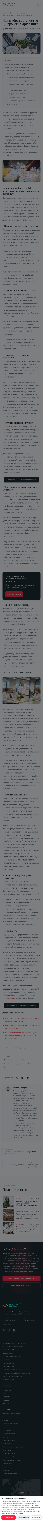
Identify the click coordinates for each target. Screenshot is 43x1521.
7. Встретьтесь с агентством (17, 94)
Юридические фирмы (10, 1474)
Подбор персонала (9, 1453)
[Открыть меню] (38, 4)
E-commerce (7, 1417)
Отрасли (6, 1410)
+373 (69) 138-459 (9, 1320)
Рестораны (7, 1064)
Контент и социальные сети (12, 1370)
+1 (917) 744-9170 (28, 1320)
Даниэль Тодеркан (9, 29)
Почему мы (7, 1390)
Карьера (6, 1400)
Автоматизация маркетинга (21, 1048)
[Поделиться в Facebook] (28, 1078)
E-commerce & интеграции (13, 1346)
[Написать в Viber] (9, 1330)
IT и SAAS (6, 1420)
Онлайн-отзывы (10, 426)
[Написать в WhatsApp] (4, 1330)
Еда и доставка (8, 1437)
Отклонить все (23, 1517)
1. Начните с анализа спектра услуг (19, 70)
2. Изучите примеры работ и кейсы (19, 74)
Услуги (6, 1339)
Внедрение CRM (8, 1366)
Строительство (33, 1064)
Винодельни (7, 1427)
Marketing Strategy (21, 13)
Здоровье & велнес (9, 1440)
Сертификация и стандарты (12, 1460)
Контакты (6, 1403)
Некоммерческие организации (14, 1447)
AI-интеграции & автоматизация (14, 1343)
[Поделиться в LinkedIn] (22, 1078)
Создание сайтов (9, 1380)
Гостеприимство (28, 1060)
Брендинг (6, 1360)
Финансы (7, 1068)
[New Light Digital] (9, 4)
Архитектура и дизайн (11, 1060)
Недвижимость (8, 1444)
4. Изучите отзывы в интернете (18, 81)
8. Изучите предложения (16, 97)
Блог (11, 13)
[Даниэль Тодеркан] (8, 1089)
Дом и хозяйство (9, 1434)
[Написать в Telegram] (14, 1330)
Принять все (8, 1517)
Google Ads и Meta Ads (11, 1350)
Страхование (19, 1064)
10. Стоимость (12, 104)
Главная (5, 13)
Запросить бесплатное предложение (21, 480)
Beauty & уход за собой (11, 1414)
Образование (7, 1450)
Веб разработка (8, 1363)
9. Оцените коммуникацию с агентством (21, 101)
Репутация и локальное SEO (13, 1376)
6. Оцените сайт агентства (16, 90)
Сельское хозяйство (10, 1457)
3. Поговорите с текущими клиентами (20, 77)
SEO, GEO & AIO (8, 1353)
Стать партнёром (14, 594)
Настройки (36, 1517)
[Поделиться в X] (17, 1078)
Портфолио (6, 1397)
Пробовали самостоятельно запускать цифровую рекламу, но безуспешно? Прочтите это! (22, 1035)
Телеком (6, 1467)
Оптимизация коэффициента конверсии (17, 1373)
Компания (7, 1386)
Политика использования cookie (12, 1513)
